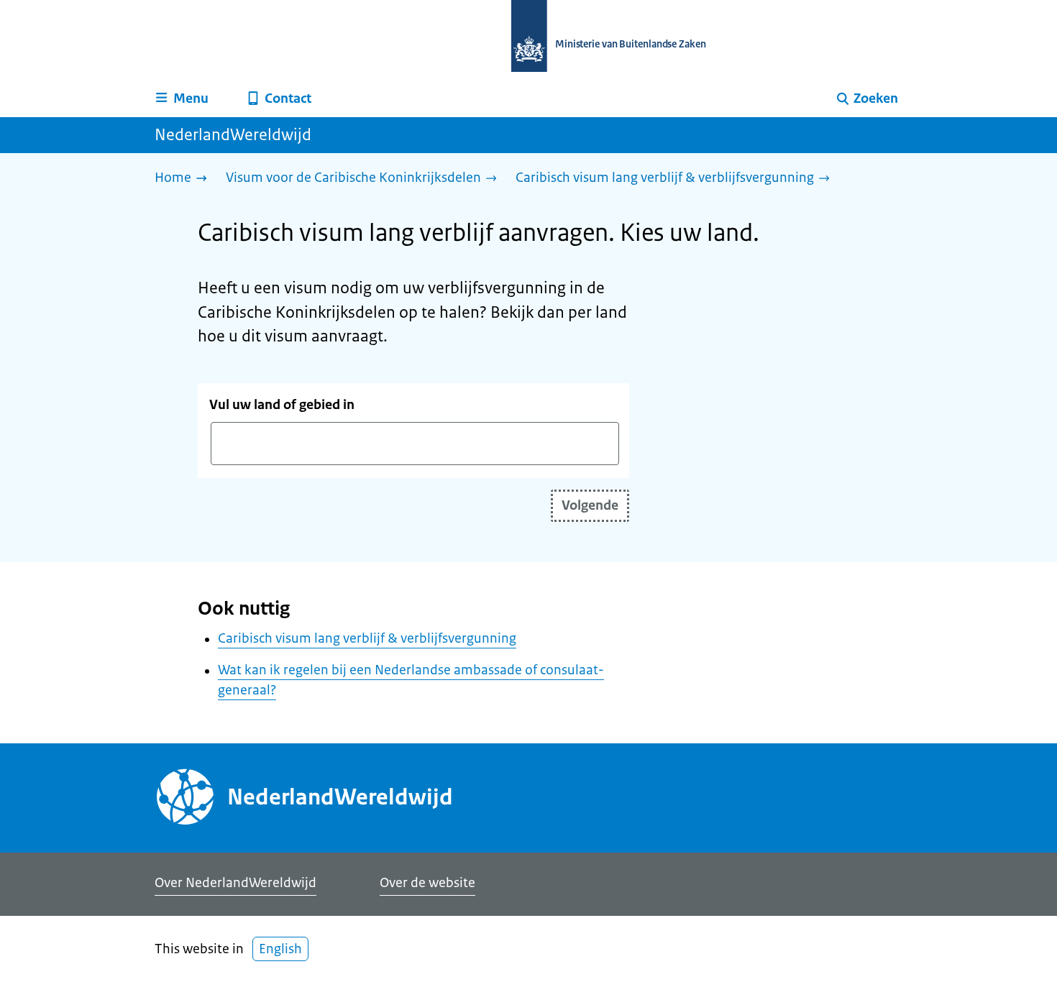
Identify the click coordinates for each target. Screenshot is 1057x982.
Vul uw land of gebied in (281, 404)
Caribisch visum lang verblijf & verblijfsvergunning (367, 638)
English (280, 949)
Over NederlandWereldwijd (235, 882)
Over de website (427, 882)
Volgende (590, 505)
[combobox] (415, 443)
